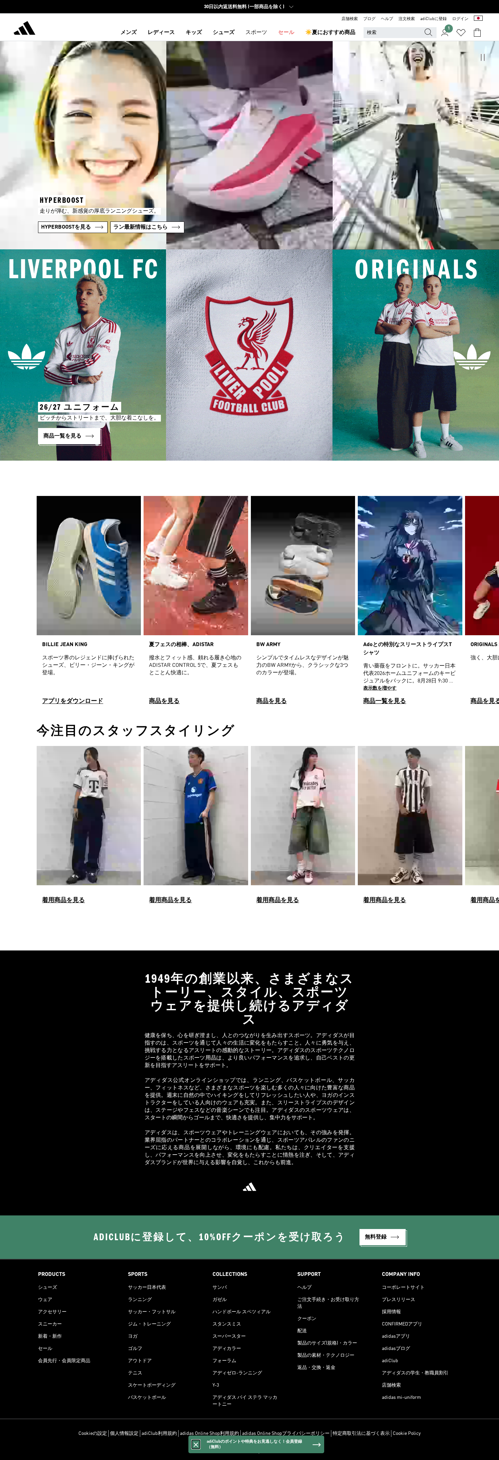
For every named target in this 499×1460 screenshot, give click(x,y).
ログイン (460, 19)
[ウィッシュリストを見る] (461, 32)
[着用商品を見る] (89, 828)
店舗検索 (349, 19)
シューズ (224, 32)
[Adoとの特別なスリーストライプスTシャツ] (410, 603)
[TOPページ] (24, 29)
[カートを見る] (477, 32)
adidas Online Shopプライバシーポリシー (286, 1433)
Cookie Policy (407, 1433)
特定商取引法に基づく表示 (361, 1433)
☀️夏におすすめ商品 (330, 32)
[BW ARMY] (303, 603)
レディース (161, 32)
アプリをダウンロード (72, 701)
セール (286, 32)
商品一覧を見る (384, 701)
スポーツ (256, 32)
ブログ (369, 19)
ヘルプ (387, 19)
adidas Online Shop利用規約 (209, 1433)
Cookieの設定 (92, 1433)
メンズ (129, 32)
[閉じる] (196, 1444)
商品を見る (164, 701)
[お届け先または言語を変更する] (478, 19)
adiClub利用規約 (159, 1433)
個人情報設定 (124, 1433)
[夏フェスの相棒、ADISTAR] (196, 603)
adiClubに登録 (433, 19)
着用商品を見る (63, 900)
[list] (249, 603)
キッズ (194, 32)
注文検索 (407, 19)
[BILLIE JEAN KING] (89, 603)
